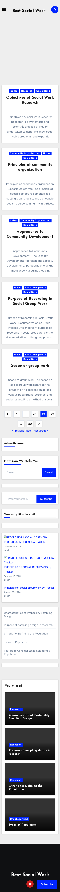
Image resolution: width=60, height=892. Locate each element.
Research (26, 91)
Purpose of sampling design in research (28, 625)
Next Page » (41, 430)
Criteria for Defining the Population (26, 633)
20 (34, 414)
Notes (13, 91)
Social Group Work (35, 287)
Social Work (43, 91)
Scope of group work (30, 366)
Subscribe (46, 498)
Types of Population (16, 642)
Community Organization (24, 153)
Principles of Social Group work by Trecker (29, 587)
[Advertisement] (30, 53)
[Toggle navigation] (4, 9)
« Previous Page (21, 430)
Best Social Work (29, 11)
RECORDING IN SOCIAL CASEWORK (24, 542)
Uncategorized (19, 819)
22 (52, 414)
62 (30, 424)
